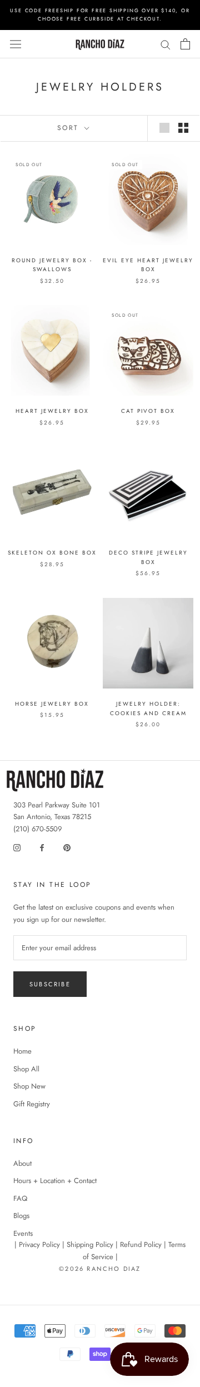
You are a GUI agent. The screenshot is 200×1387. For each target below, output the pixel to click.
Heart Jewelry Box (52, 411)
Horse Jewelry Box (52, 704)
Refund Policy (141, 1244)
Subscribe (50, 984)
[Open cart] (185, 43)
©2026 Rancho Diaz (100, 1268)
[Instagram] (17, 846)
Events (23, 1233)
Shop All (26, 1069)
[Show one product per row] (164, 128)
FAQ (20, 1198)
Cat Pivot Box (148, 411)
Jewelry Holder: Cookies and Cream (148, 708)
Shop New (29, 1086)
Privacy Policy (39, 1244)
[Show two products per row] (183, 128)
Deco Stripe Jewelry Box (148, 557)
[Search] (166, 44)
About (22, 1163)
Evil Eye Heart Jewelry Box (148, 265)
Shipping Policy (90, 1244)
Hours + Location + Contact (55, 1180)
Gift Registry (31, 1104)
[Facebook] (42, 846)
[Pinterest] (67, 846)
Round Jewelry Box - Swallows (52, 265)
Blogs (21, 1215)
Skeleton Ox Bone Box (52, 552)
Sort (69, 128)
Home (22, 1051)
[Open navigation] (15, 44)
